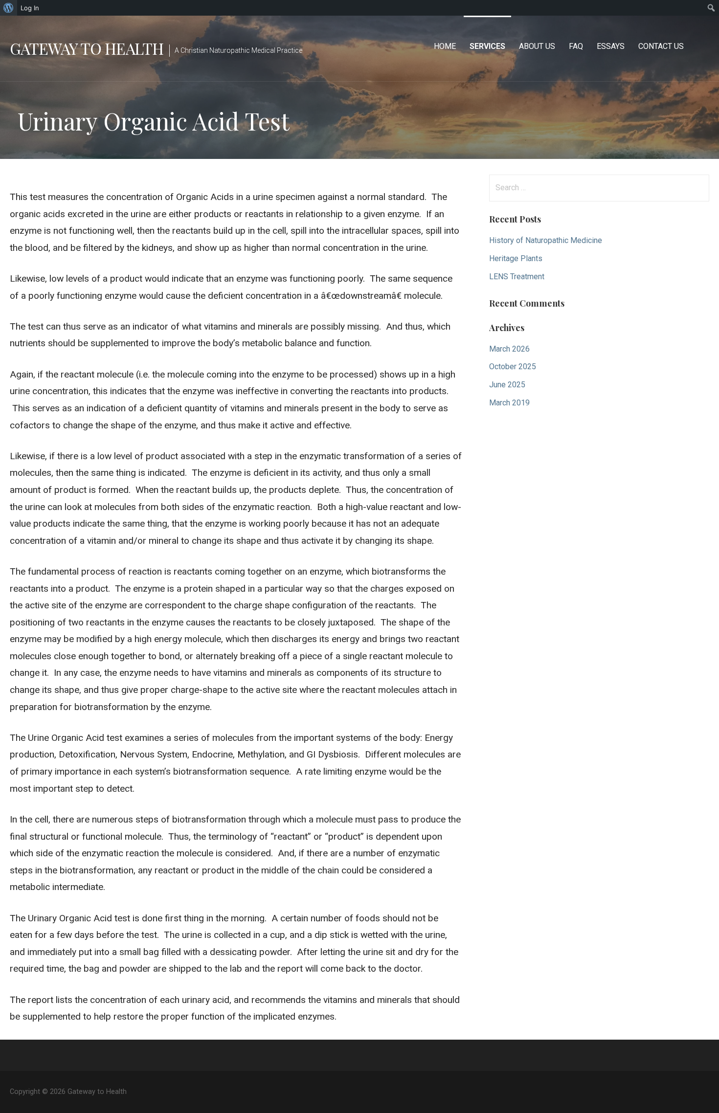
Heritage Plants (515, 258)
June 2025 (507, 384)
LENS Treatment (516, 276)
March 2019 (509, 402)
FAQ (576, 46)
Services (487, 46)
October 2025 (512, 366)
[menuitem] (8, 8)
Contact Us (661, 46)
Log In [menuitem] (30, 8)
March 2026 (509, 349)
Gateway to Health (86, 48)
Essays (611, 46)
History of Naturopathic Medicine (545, 240)
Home (445, 46)
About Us (537, 46)
